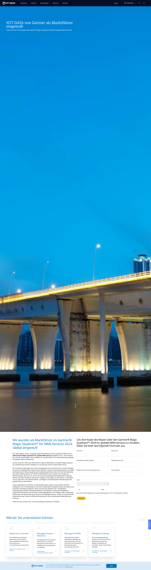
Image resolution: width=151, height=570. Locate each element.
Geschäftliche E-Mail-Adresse (85, 460)
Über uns (55, 3)
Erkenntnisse (44, 3)
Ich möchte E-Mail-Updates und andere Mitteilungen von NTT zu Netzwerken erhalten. (102, 493)
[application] (75, 566)
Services (33, 3)
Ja (79, 489)
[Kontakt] (143, 3)
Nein (102, 489)
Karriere (65, 3)
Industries (24, 3)
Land (78, 480)
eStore (116, 3)
